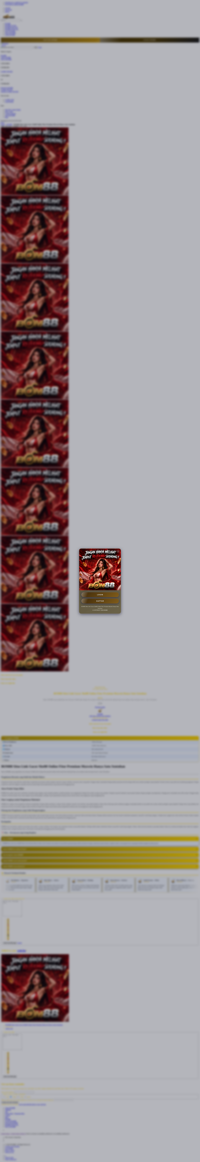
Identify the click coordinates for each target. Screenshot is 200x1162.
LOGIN (100, 595)
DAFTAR (100, 601)
